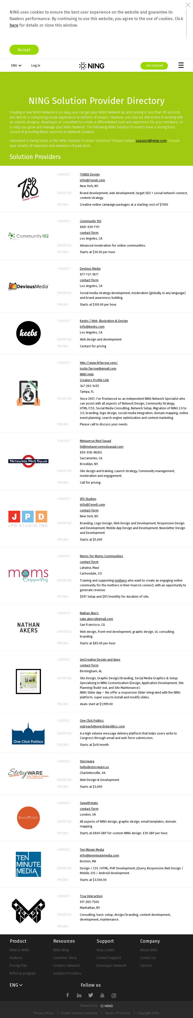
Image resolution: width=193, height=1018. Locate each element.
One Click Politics (92, 720)
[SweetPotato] (28, 817)
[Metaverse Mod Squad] (28, 461)
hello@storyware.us (94, 767)
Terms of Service (117, 1013)
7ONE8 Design (90, 174)
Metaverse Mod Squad (95, 441)
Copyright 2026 (148, 1013)
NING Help (87, 374)
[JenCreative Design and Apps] (28, 681)
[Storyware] (28, 774)
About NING (149, 950)
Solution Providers (67, 973)
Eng (14, 65)
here (14, 25)
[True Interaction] (28, 911)
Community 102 (90, 221)
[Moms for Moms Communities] (28, 576)
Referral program (23, 973)
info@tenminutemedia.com (99, 855)
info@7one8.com (92, 180)
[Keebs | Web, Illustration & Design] (28, 333)
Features (16, 958)
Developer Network (111, 966)
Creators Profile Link (94, 380)
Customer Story (65, 958)
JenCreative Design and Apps (100, 659)
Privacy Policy (44, 1013)
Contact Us (148, 958)
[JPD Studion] (28, 519)
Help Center (105, 950)
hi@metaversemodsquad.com (101, 446)
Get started (154, 65)
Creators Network (66, 966)
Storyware (87, 761)
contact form (89, 233)
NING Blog (61, 950)
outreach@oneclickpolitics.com (102, 726)
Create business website (79, 1013)
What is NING (19, 950)
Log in (35, 65)
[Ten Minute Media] (28, 864)
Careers (146, 966)
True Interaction (91, 896)
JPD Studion (88, 499)
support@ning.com (151, 141)
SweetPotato (89, 803)
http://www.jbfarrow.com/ (99, 363)
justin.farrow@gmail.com (98, 368)
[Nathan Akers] (28, 627)
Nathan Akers (89, 613)
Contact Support (108, 958)
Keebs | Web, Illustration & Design (104, 321)
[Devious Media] (28, 286)
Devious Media (90, 268)
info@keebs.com (92, 326)
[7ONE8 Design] (28, 189)
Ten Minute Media (92, 850)
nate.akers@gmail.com (96, 619)
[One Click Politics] (28, 732)
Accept (24, 49)
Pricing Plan (18, 966)
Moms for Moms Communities (101, 556)
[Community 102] (28, 236)
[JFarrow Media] (28, 393)
